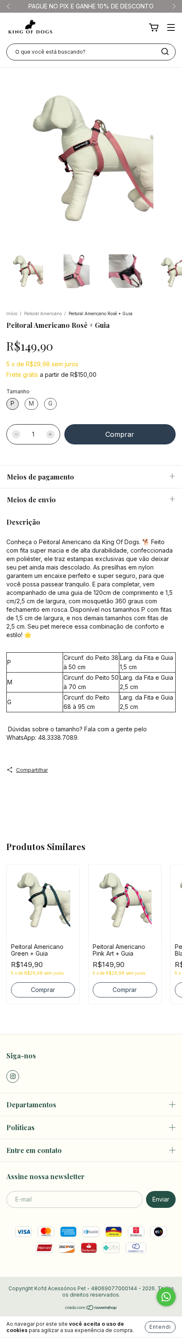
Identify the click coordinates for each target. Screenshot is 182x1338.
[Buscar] (165, 51)
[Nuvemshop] (91, 1308)
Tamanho (18, 391)
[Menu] (171, 28)
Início (11, 313)
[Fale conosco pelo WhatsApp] (166, 1296)
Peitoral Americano (43, 313)
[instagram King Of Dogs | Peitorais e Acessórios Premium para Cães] (12, 1076)
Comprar (43, 989)
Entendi (160, 1327)
